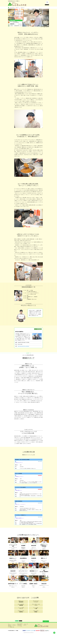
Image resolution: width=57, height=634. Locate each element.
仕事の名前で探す (12, 7)
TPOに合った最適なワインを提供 (36, 605)
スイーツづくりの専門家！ (21, 608)
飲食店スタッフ (18, 7)
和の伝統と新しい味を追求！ (21, 611)
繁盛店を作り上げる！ (21, 601)
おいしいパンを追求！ (35, 608)
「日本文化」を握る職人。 (36, 611)
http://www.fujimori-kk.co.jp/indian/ (23, 346)
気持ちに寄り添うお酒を (36, 601)
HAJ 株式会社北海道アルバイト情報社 (13, 630)
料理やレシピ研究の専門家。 (21, 605)
